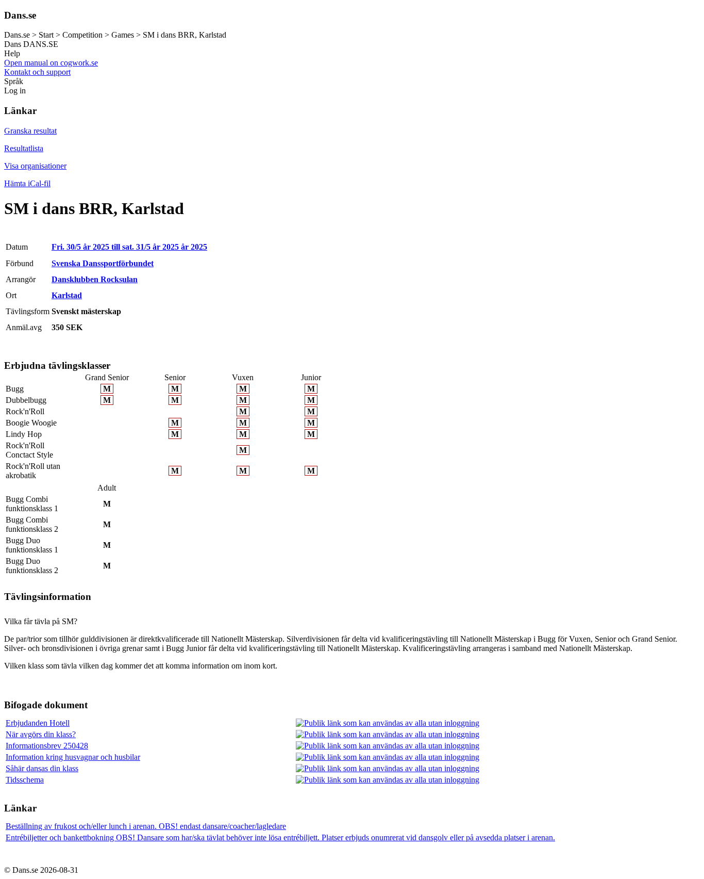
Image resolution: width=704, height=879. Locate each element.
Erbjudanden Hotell (38, 723)
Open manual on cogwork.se (51, 62)
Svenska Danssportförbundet (103, 263)
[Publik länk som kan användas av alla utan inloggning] (387, 723)
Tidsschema (25, 779)
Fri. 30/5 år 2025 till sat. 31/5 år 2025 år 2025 (129, 246)
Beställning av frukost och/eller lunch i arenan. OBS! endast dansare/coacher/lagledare (146, 826)
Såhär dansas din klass (42, 768)
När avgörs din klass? (41, 734)
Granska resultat (30, 130)
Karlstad (67, 295)
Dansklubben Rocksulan (95, 279)
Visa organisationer (35, 165)
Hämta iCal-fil (27, 183)
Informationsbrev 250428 (47, 745)
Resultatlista (23, 148)
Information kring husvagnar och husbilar (73, 757)
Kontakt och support (37, 72)
